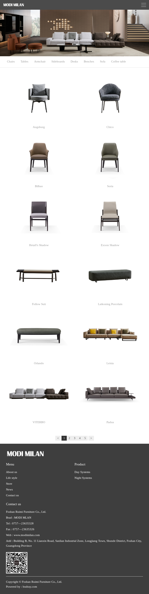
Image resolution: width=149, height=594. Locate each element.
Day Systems (82, 472)
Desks (74, 61)
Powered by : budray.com (21, 586)
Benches (89, 61)
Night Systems (83, 477)
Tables (24, 61)
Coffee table (118, 61)
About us (11, 472)
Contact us (12, 495)
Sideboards (58, 61)
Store (9, 483)
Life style (11, 477)
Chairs (11, 61)
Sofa (102, 61)
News (9, 489)
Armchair (40, 61)
